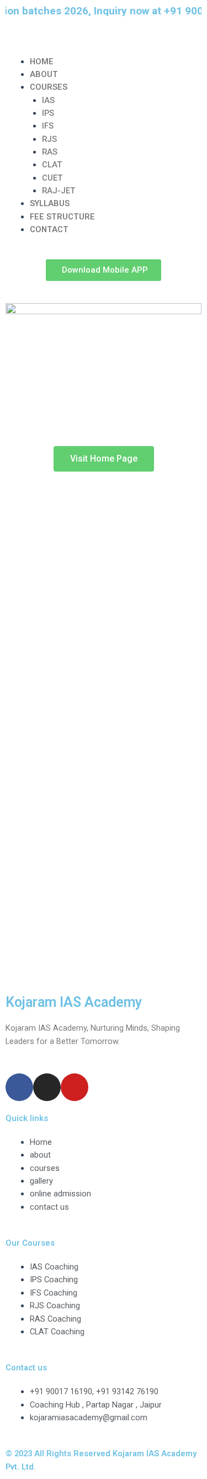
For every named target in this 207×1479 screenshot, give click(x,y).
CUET (52, 178)
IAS (48, 100)
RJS (49, 139)
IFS (48, 126)
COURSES (48, 87)
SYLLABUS (50, 203)
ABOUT (44, 74)
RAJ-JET (58, 191)
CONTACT (49, 229)
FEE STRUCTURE (62, 217)
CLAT (52, 165)
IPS (48, 113)
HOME (42, 61)
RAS (49, 152)
